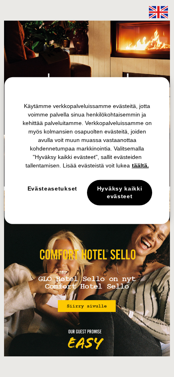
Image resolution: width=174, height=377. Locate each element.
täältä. (140, 165)
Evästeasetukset (53, 188)
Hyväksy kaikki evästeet (119, 192)
